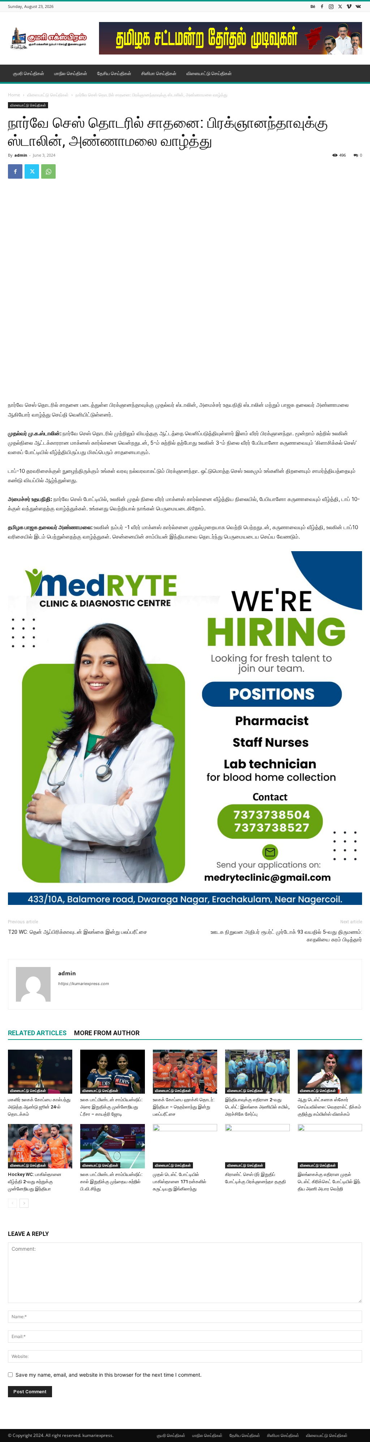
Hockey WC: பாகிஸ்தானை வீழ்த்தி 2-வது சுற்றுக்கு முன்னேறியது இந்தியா (34, 1181)
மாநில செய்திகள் (70, 73)
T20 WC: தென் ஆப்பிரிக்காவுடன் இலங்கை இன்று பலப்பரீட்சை (77, 932)
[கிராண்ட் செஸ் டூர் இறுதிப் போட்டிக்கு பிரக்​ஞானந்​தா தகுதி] (257, 1146)
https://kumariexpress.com (83, 983)
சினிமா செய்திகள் (158, 73)
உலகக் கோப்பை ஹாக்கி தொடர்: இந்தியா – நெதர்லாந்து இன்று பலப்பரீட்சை (183, 1107)
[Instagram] (331, 6)
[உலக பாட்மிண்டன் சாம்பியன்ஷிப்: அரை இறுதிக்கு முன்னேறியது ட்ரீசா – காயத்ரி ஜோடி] (112, 1072)
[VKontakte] (358, 6)
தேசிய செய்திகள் (114, 73)
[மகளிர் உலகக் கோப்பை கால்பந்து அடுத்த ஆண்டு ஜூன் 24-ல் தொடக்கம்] (40, 1072)
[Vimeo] (349, 6)
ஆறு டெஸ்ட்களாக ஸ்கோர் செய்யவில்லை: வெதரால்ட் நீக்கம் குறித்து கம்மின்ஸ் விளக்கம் (329, 1107)
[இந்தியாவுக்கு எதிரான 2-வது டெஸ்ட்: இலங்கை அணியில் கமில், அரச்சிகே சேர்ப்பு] (257, 1072)
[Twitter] (340, 6)
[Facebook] (322, 6)
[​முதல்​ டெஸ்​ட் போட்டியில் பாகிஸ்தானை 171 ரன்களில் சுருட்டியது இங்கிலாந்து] (185, 1146)
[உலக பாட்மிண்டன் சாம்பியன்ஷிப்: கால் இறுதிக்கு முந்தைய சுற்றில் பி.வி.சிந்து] (112, 1146)
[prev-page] (12, 1203)
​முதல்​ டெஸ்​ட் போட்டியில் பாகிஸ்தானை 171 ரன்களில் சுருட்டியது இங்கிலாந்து (179, 1181)
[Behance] (313, 6)
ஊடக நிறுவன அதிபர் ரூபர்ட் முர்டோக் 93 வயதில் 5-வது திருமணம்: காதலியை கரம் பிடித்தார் (286, 936)
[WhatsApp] (48, 171)
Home (14, 95)
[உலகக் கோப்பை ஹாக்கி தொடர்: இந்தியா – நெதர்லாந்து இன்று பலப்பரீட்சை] (185, 1072)
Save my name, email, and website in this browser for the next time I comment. (109, 1375)
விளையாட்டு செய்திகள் (209, 73)
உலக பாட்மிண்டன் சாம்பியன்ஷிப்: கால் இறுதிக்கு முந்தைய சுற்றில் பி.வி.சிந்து (111, 1181)
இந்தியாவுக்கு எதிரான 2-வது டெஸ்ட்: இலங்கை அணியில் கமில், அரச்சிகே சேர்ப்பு (257, 1107)
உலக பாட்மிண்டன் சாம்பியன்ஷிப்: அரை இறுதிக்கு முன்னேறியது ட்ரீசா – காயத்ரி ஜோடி (111, 1107)
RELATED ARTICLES (37, 1033)
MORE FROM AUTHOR (106, 1033)
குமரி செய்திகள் (28, 73)
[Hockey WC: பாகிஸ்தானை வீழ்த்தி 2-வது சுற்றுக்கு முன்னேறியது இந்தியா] (40, 1146)
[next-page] (24, 1203)
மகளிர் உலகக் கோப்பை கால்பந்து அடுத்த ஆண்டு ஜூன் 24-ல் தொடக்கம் (39, 1107)
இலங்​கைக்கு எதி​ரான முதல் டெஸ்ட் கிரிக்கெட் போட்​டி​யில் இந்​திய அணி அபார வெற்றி (329, 1181)
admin (20, 155)
